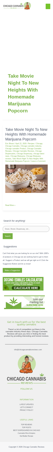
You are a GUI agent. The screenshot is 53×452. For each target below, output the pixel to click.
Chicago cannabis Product (15, 149)
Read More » (10, 205)
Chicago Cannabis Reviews (23, 151)
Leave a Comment (38, 161)
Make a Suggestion (12, 270)
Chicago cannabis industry (31, 146)
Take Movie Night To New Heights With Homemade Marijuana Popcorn (26, 134)
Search (7, 236)
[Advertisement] (26, 38)
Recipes (31, 143)
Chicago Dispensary (24, 154)
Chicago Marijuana (17, 156)
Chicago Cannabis (12, 146)
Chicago (39, 143)
